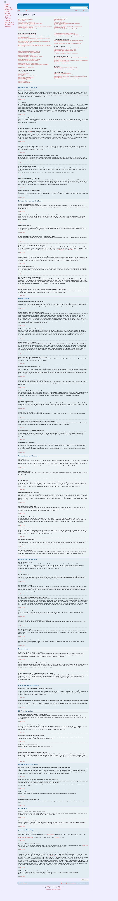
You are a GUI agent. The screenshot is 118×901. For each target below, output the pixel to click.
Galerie (7, 11)
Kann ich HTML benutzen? (23, 73)
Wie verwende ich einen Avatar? (25, 42)
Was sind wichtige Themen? (24, 79)
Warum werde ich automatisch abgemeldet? (27, 28)
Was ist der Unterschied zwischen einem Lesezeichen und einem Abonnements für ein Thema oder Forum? (70, 58)
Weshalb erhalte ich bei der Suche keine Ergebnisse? (65, 49)
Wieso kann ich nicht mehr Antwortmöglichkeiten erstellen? (30, 56)
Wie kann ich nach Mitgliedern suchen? (62, 51)
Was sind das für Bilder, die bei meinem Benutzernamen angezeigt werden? (34, 41)
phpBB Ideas (85, 845)
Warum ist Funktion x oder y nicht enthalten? (63, 74)
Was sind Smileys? (22, 74)
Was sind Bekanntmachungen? (24, 78)
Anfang (6, 4)
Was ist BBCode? (22, 71)
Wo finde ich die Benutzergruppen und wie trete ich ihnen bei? (67, 23)
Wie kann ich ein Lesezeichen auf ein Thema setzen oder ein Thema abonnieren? (71, 60)
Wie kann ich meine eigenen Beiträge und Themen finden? (66, 53)
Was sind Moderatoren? (59, 20)
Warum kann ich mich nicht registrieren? (26, 22)
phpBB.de (71, 249)
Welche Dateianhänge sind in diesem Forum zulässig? (65, 67)
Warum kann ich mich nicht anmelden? (26, 24)
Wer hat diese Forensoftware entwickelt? (62, 73)
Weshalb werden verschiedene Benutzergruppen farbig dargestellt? (68, 26)
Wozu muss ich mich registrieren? (25, 19)
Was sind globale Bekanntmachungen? (26, 77)
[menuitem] (27, 11)
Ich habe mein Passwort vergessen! (25, 27)
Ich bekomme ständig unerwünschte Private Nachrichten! (66, 34)
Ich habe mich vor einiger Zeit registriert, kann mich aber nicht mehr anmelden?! (35, 26)
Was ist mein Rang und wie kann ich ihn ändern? (28, 44)
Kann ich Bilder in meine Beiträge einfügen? (27, 75)
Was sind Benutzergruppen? (60, 22)
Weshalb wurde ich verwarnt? (24, 61)
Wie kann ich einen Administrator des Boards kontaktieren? (66, 78)
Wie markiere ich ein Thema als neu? (26, 67)
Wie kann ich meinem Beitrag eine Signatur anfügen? (29, 53)
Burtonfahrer (8, 8)
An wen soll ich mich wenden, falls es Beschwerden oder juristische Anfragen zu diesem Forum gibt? (70, 77)
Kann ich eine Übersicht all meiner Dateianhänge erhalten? (66, 69)
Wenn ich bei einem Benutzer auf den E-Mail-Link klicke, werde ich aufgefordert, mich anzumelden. (35, 46)
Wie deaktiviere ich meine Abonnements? (62, 63)
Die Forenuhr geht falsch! (23, 37)
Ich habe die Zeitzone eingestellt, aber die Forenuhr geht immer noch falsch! (34, 38)
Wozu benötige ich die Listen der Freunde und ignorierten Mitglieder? (68, 40)
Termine (7, 13)
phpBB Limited (61, 249)
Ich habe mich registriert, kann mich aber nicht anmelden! (30, 23)
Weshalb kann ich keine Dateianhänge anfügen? (28, 60)
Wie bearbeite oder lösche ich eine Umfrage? (27, 57)
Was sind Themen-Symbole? (24, 82)
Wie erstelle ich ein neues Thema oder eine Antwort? (29, 51)
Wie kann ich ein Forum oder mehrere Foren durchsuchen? (66, 47)
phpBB (48, 886)
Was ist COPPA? (21, 20)
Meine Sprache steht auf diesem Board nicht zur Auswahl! (30, 40)
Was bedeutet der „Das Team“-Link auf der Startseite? (65, 28)
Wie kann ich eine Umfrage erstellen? (26, 55)
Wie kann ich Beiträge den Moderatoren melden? (28, 63)
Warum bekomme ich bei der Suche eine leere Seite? (65, 50)
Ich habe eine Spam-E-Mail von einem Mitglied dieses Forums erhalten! (69, 36)
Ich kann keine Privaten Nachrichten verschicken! (64, 33)
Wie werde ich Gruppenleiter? (60, 24)
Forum (6, 6)
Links (6, 17)
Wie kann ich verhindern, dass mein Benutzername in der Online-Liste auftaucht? (35, 36)
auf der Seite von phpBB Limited (25, 837)
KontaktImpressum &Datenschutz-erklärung (9, 23)
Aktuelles (7, 19)
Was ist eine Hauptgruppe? (59, 27)
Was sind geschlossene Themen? (25, 81)
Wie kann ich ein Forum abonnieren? (61, 61)
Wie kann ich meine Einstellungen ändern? (27, 34)
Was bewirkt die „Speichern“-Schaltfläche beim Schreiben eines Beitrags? (33, 64)
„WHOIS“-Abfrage (53, 856)
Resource (7, 15)
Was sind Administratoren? (59, 19)
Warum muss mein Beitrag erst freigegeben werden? (29, 65)
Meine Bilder (8, 10)
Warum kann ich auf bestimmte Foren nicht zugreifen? (29, 59)
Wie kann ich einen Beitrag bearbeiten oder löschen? (29, 52)
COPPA (30, 131)
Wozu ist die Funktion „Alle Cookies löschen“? (27, 30)
